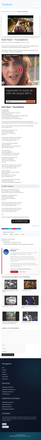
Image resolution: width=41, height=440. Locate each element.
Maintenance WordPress (8, 391)
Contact (4, 372)
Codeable (14, 254)
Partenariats (5, 378)
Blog (3, 367)
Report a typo (35, 225)
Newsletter (4, 374)
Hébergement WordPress (8, 409)
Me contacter (22, 271)
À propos (4, 370)
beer (4, 240)
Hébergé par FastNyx (26, 436)
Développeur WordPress (7, 387)
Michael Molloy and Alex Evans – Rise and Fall (10, 291)
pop (6, 240)
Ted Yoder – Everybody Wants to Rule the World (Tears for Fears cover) (10, 323)
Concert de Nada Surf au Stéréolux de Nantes (29, 307)
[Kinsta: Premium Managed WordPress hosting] (20, 96)
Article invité (5, 376)
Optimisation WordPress (7, 402)
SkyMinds (3, 11)
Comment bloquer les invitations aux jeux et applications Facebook (18, 244)
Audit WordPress (6, 394)
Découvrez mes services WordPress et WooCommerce (20, 268)
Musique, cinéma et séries (11, 11)
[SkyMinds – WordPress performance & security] (7, 4)
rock (9, 240)
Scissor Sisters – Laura (26, 290)
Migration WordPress (7, 406)
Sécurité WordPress (6, 404)
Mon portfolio (13, 271)
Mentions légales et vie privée (15, 436)
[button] (34, 4)
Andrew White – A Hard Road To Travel (12, 242)
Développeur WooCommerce (8, 389)
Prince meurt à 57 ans (26, 322)
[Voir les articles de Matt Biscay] (6, 252)
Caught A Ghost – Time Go (7, 306)
